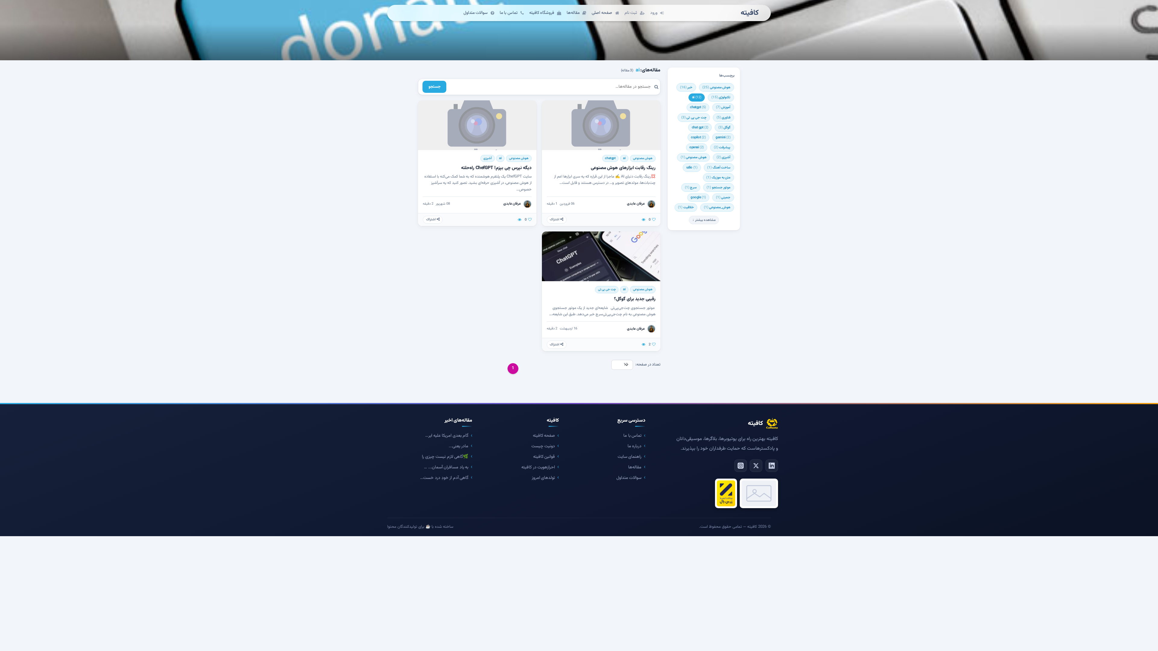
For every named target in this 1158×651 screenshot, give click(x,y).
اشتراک (555, 219)
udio (692, 167)
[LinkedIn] (771, 465)
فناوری (724, 117)
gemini (723, 137)
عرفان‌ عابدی (636, 203)
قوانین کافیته (544, 456)
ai (696, 97)
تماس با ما (632, 435)
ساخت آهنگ (718, 167)
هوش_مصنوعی (717, 207)
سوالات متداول (629, 477)
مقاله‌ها (634, 467)
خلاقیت (686, 207)
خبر (686, 87)
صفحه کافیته (544, 435)
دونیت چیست (543, 446)
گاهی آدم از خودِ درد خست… (444, 477)
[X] (756, 465)
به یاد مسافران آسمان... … (446, 467)
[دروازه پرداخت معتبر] (726, 493)
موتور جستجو (718, 187)
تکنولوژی (721, 97)
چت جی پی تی (694, 117)
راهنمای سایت (630, 456)
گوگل (724, 127)
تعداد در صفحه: (647, 365)
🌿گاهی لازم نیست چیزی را (445, 456)
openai (696, 147)
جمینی (723, 197)
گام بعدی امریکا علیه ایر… (446, 435)
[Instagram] (740, 465)
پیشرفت (722, 147)
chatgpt (698, 107)
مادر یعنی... (459, 446)
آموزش (723, 107)
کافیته (750, 13)
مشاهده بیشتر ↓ (704, 220)
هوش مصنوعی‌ (694, 157)
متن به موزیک (718, 177)
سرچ (691, 187)
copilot (698, 137)
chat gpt (700, 127)
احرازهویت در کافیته (538, 467)
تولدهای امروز (543, 477)
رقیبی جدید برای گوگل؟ (635, 299)
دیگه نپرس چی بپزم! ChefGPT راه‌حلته (496, 167)
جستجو (435, 86)
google (698, 197)
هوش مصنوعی (716, 87)
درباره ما (635, 446)
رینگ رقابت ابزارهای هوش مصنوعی (623, 167)
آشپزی (724, 157)
